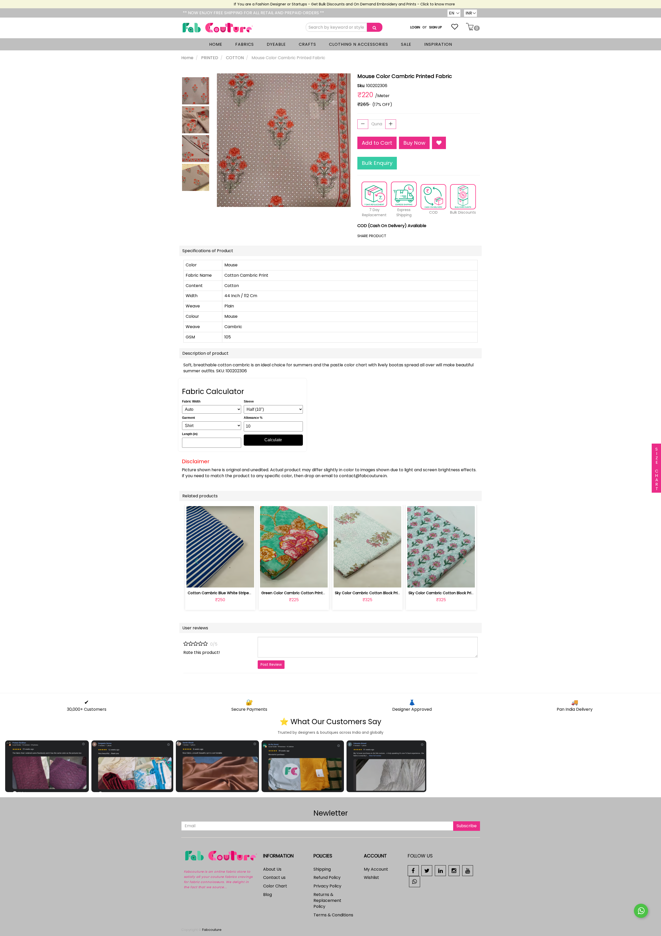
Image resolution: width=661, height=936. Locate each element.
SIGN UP (435, 27)
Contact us (274, 877)
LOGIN (415, 27)
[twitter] (426, 870)
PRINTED (209, 58)
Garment (188, 418)
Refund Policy (327, 877)
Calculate (273, 440)
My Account (376, 869)
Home (187, 58)
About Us (272, 869)
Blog (267, 895)
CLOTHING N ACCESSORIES (358, 44)
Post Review (271, 664)
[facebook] (413, 870)
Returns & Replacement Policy (327, 900)
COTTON (235, 58)
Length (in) (190, 434)
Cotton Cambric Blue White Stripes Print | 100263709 (235, 592)
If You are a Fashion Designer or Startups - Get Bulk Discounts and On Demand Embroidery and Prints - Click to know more (329, 4)
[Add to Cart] (281, 580)
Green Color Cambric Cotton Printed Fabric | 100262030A (312, 592)
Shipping (322, 869)
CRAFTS (307, 44)
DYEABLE (276, 44)
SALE (406, 44)
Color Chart (275, 886)
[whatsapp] (414, 881)
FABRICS (244, 44)
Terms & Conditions (333, 915)
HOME (215, 44)
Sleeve (249, 401)
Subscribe (467, 826)
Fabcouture (212, 929)
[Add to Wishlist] (439, 143)
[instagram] (454, 870)
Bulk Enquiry (377, 163)
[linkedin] (440, 870)
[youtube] (467, 870)
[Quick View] (232, 580)
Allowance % (253, 418)
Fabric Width (191, 401)
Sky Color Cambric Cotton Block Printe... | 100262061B (382, 592)
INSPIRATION (438, 44)
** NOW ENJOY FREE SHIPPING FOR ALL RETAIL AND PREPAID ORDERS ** (253, 13)
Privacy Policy (327, 886)
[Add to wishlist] (220, 580)
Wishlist (371, 877)
